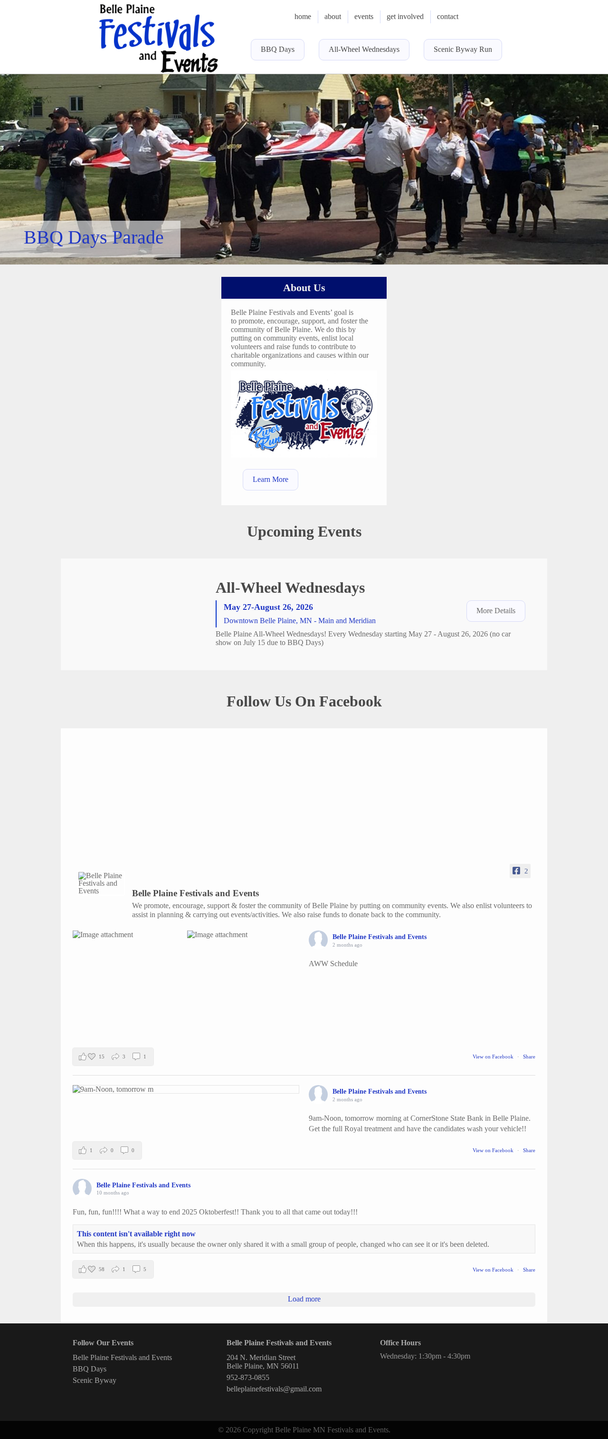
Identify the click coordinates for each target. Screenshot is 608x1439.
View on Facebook (494, 1056)
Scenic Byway (94, 1380)
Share (529, 1056)
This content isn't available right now (136, 1234)
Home (302, 16)
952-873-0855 (248, 1377)
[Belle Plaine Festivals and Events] (101, 883)
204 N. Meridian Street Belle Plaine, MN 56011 (263, 1361)
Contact (447, 16)
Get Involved (405, 16)
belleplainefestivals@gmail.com (274, 1389)
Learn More (270, 479)
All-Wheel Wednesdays (364, 49)
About (332, 16)
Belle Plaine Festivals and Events (122, 1357)
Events (363, 16)
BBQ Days (277, 49)
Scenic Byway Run (463, 49)
